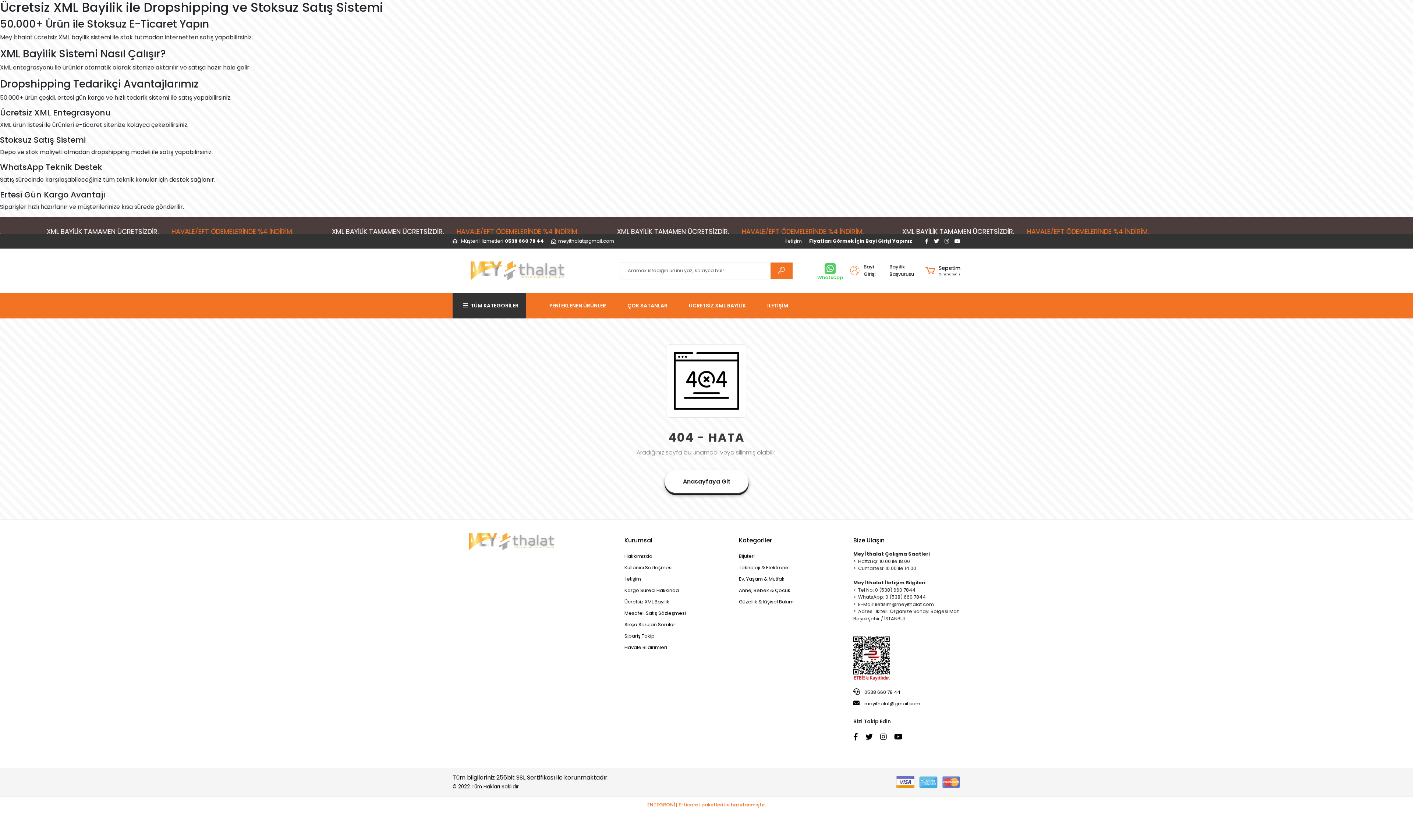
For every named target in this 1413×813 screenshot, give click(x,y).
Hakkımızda (638, 556)
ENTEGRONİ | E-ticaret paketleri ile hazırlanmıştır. (706, 804)
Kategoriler (755, 540)
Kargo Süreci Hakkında (651, 590)
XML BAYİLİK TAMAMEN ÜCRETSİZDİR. (336, 231)
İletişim (793, 241)
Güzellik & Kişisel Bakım (766, 601)
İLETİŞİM (777, 305)
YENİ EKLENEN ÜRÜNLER (577, 305)
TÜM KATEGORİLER (494, 305)
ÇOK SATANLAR (647, 305)
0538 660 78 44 (881, 692)
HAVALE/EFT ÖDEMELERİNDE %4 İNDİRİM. (181, 231)
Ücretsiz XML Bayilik (646, 601)
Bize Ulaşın (869, 540)
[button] (942, 270)
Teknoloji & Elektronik (764, 567)
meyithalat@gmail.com (892, 703)
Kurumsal (638, 540)
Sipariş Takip (639, 635)
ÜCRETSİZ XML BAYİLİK (717, 305)
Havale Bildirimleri (645, 647)
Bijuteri (747, 556)
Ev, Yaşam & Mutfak (762, 578)
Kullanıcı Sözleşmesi (648, 567)
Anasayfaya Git (706, 481)
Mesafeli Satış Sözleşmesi (655, 613)
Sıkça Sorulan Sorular (649, 624)
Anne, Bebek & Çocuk (764, 590)
